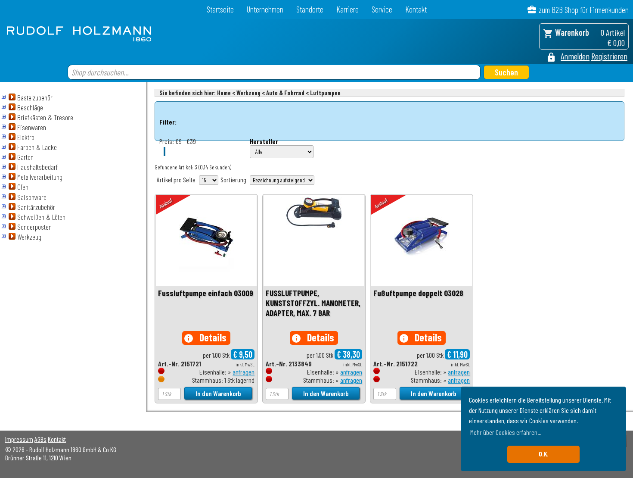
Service (382, 9)
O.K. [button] (544, 454)
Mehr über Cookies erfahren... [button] (505, 432)
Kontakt (416, 9)
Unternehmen (265, 9)
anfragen (243, 372)
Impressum (19, 439)
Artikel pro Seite (176, 179)
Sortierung (233, 179)
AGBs (40, 439)
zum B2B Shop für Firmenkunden (584, 10)
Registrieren (609, 56)
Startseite (220, 9)
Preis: (166, 141)
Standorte (309, 9)
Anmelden (575, 56)
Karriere (347, 9)
